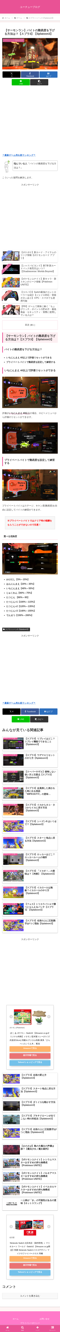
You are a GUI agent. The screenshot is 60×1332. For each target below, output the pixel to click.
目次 (27, 325)
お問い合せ (44, 1319)
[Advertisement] (30, 120)
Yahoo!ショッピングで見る (30, 1062)
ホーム (16, 1319)
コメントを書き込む (30, 1296)
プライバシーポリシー (30, 1323)
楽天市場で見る (30, 1055)
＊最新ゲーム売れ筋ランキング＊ (19, 155)
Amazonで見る (30, 1048)
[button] (39, 82)
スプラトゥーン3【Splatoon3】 (17, 629)
